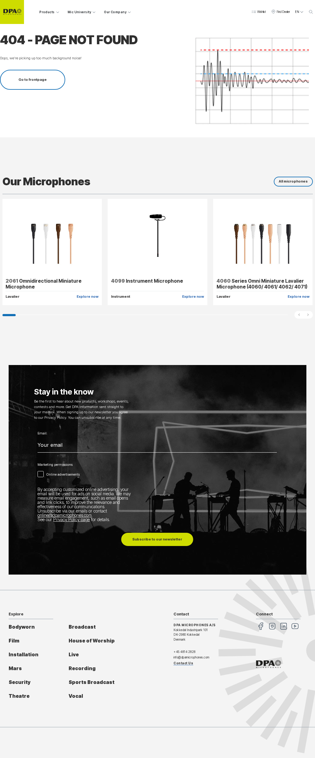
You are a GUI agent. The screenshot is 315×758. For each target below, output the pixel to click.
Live (74, 655)
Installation (23, 655)
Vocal (76, 696)
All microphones (293, 181)
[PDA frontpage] (12, 12)
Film (14, 641)
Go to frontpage (32, 79)
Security (19, 682)
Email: (42, 433)
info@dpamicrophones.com (191, 657)
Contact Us (183, 663)
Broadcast (82, 627)
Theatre (19, 696)
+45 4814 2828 (184, 652)
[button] (258, 12)
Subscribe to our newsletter (157, 539)
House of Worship (92, 641)
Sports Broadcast (91, 682)
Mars (15, 668)
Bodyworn (22, 627)
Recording (82, 668)
